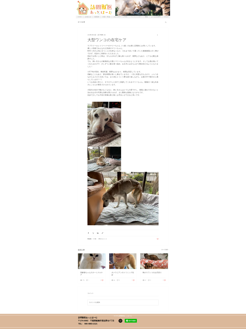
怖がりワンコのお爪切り (152, 273)
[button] (166, 22)
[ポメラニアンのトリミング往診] (123, 261)
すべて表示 (164, 250)
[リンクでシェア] (102, 233)
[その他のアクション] (157, 35)
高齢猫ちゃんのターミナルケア (91, 274)
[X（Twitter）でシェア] (93, 233)
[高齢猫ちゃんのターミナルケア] (92, 261)
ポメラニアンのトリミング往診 (122, 274)
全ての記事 (81, 22)
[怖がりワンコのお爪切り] (154, 261)
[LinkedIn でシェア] (98, 233)
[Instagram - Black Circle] (120, 321)
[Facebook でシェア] (88, 233)
